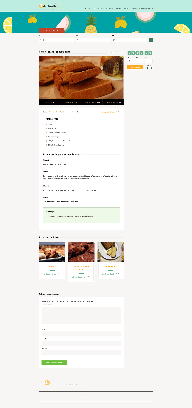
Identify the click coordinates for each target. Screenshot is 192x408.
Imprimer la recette (116, 52)
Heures (130, 58)
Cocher (149, 65)
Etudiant (126, 8)
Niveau (114, 36)
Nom (44, 329)
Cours (41, 36)
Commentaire (47, 305)
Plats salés (109, 8)
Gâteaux (118, 8)
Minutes (139, 58)
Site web (44, 348)
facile (82, 112)
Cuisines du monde (98, 8)
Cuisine (78, 36)
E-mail (44, 339)
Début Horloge (135, 67)
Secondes (148, 58)
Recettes (87, 8)
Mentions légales (83, 397)
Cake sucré (53, 112)
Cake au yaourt (111, 267)
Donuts (52, 267)
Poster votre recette (146, 8)
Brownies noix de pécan (81, 268)
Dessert (66, 112)
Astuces (134, 8)
